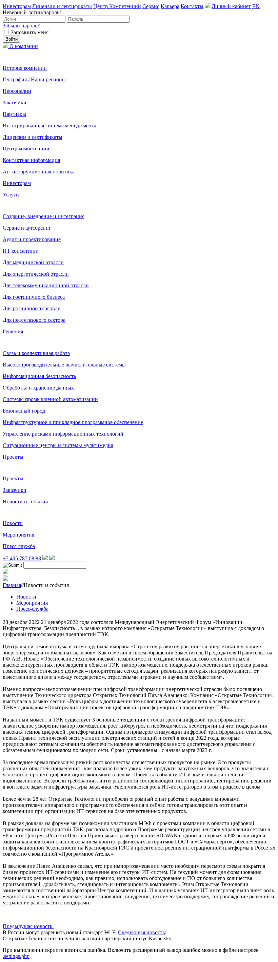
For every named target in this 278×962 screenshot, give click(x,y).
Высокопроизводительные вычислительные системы (64, 365)
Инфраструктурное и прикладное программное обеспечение (73, 422)
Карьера (170, 6)
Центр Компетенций (117, 6)
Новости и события (25, 501)
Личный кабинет (231, 6)
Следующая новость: (142, 932)
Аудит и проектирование (32, 239)
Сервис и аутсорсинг (27, 228)
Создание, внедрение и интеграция (43, 216)
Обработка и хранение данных (38, 388)
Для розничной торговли (32, 308)
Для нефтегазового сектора (34, 320)
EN (256, 6)
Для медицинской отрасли (33, 262)
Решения (13, 331)
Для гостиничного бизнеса (34, 297)
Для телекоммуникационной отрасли (46, 285)
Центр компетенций (26, 148)
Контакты (192, 6)
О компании (23, 46)
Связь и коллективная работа (36, 353)
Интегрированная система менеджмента (49, 125)
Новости (13, 523)
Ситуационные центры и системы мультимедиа (58, 445)
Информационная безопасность (39, 376)
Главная (12, 585)
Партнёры (14, 114)
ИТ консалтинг (20, 251)
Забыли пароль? (21, 25)
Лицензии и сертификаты (62, 6)
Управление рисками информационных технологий (63, 434)
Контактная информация (31, 160)
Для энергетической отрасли (36, 274)
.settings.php (16, 956)
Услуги (11, 194)
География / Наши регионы (34, 79)
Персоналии (17, 91)
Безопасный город (24, 411)
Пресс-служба (19, 546)
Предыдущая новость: (28, 926)
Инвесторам (17, 6)
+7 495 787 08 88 (22, 558)
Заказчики (14, 102)
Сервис (150, 6)
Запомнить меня (29, 32)
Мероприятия (18, 535)
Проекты (13, 457)
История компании (25, 68)
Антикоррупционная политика (39, 171)
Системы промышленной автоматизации (50, 399)
